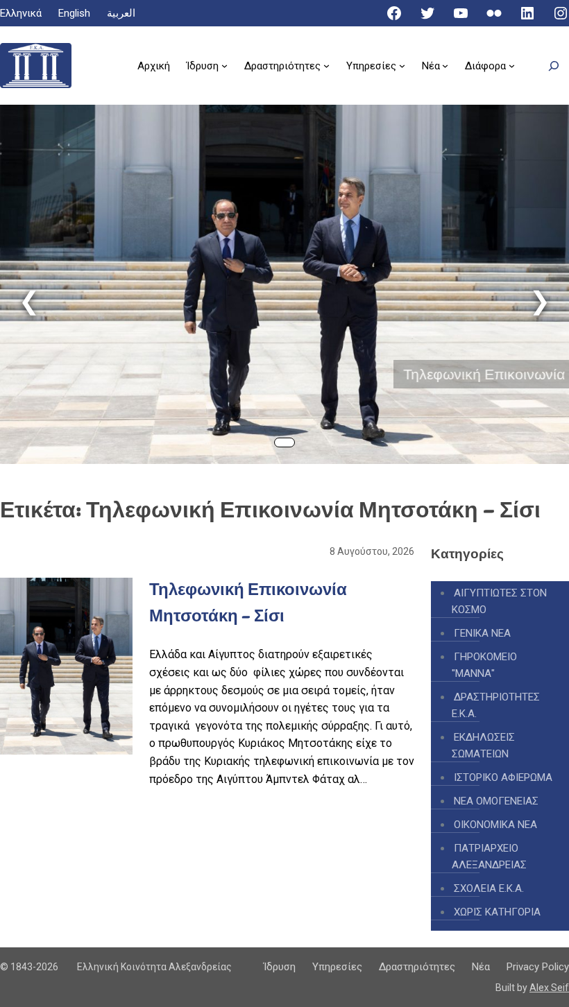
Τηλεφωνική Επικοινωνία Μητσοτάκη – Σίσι (319, 374)
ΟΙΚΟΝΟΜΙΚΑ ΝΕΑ (495, 824)
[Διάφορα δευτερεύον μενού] (512, 65)
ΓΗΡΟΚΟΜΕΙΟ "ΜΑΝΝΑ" (484, 665)
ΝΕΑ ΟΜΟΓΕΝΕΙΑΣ (496, 801)
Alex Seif (549, 987)
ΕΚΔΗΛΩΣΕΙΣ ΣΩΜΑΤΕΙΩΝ (483, 745)
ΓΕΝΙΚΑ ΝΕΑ (482, 633)
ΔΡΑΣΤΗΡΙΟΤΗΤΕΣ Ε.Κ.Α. (496, 705)
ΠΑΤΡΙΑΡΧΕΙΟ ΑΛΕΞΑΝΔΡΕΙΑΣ (489, 856)
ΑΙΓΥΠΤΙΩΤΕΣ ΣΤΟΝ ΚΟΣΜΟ (499, 601)
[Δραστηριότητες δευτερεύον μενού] (326, 65)
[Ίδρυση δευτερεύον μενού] (224, 65)
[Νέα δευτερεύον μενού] (445, 65)
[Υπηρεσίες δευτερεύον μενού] (402, 65)
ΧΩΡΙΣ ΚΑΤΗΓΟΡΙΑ (497, 912)
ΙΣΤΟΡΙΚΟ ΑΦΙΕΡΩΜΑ (503, 777)
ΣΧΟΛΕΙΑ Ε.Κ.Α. (489, 888)
